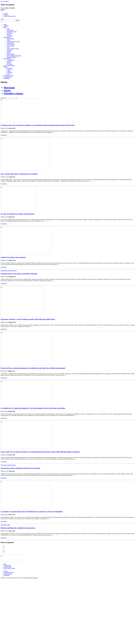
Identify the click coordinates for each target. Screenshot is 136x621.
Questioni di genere (8, 75)
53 (4, 551)
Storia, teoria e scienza (9, 65)
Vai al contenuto (5, 1)
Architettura (10, 68)
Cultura (5, 67)
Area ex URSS (10, 44)
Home (5, 24)
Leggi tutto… (4, 135)
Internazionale (7, 37)
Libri (8, 74)
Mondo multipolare (11, 57)
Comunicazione (8, 77)
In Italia (9, 62)
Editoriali (6, 26)
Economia (9, 33)
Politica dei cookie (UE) (10, 16)
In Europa (9, 61)
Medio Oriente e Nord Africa (14, 55)
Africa (8, 40)
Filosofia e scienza (13, 93)
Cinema (9, 69)
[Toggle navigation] (1, 22)
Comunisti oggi (7, 58)
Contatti (6, 13)
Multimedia (6, 78)
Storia (7, 90)
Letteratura (9, 72)
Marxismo (9, 87)
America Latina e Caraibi (13, 41)
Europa (9, 51)
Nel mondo (10, 64)
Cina (8, 47)
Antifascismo (10, 30)
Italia (5, 27)
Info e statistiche (11, 54)
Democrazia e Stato (12, 31)
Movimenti (9, 36)
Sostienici (6, 14)
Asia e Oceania (10, 45)
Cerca (2, 18)
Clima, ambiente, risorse (13, 48)
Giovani (9, 34)
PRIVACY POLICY (33, 578)
